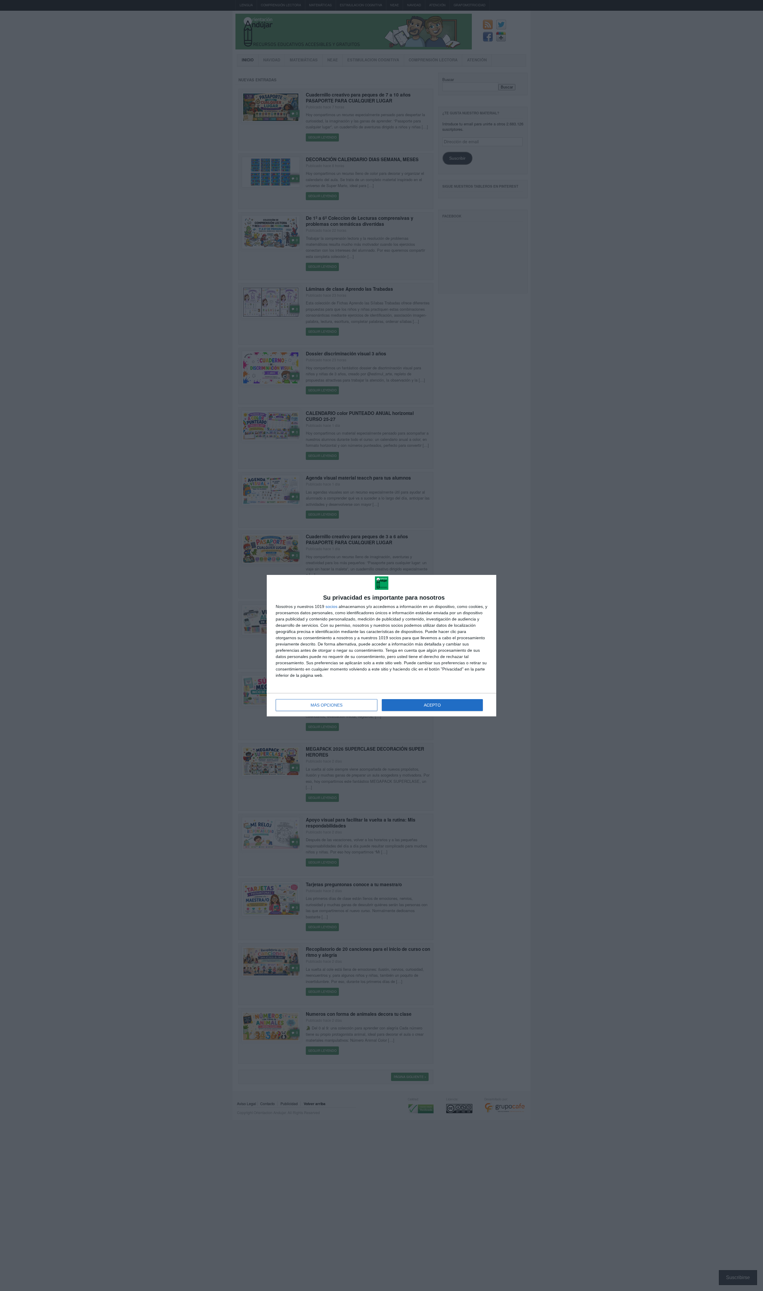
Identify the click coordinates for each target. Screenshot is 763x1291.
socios (331, 606)
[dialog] (381, 645)
